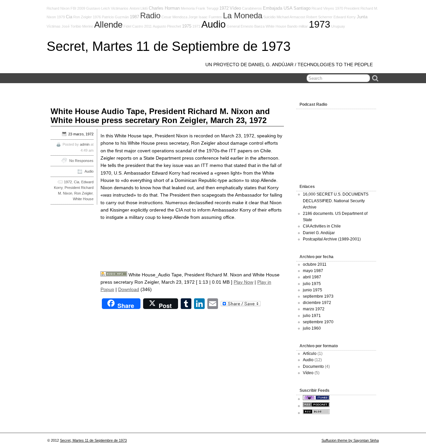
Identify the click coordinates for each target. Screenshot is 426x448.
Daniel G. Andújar (319, 232)
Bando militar (297, 26)
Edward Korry (344, 17)
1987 (134, 17)
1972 (224, 8)
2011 (148, 26)
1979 (61, 17)
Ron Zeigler (82, 17)
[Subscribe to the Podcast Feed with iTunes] (316, 398)
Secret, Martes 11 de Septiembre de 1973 (169, 46)
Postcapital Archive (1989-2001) (332, 239)
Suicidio (269, 17)
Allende (108, 24)
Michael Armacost (291, 17)
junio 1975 (312, 290)
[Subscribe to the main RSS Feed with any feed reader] (316, 412)
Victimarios (119, 8)
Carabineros (252, 8)
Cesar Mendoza (174, 17)
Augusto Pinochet (167, 26)
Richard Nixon (58, 8)
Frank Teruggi (207, 8)
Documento (313, 366)
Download (128, 289)
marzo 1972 (313, 309)
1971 (196, 26)
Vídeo (235, 8)
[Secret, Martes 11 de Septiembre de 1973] (316, 405)
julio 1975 (312, 283)
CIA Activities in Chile (322, 226)
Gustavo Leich (98, 8)
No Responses (81, 161)
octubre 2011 (314, 264)
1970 (339, 8)
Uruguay (338, 26)
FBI (73, 8)
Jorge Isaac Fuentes (205, 17)
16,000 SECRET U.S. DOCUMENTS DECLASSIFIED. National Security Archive (335, 200)
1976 (97, 17)
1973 (319, 24)
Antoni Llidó (138, 8)
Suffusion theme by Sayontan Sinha (350, 440)
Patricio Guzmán (115, 17)
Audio (213, 24)
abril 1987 (312, 277)
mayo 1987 (313, 270)
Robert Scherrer (319, 17)
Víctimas (54, 26)
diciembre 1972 (317, 302)
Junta (362, 17)
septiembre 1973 (318, 296)
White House (276, 26)
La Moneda (242, 15)
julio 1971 (312, 315)
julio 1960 (312, 328)
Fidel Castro (133, 26)
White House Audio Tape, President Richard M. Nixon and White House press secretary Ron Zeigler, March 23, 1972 (160, 115)
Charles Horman (164, 8)
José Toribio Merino (77, 26)
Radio (150, 15)
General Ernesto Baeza (246, 26)
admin (85, 144)
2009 (81, 8)
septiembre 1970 (318, 322)
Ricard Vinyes (323, 8)
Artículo (310, 353)
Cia (69, 17)
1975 (186, 26)
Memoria (188, 8)
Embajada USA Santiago (287, 8)
